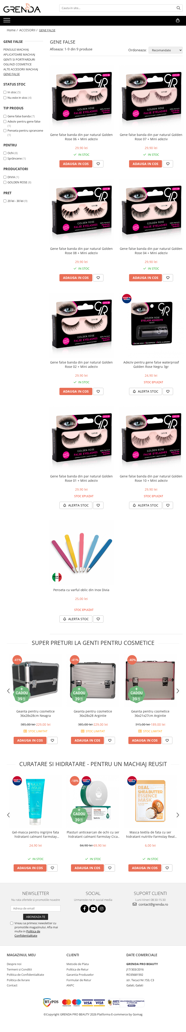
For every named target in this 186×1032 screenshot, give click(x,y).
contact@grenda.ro (153, 904)
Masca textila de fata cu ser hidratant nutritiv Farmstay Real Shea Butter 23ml (150, 834)
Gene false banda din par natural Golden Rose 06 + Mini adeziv (81, 137)
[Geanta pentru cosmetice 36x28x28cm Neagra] (35, 680)
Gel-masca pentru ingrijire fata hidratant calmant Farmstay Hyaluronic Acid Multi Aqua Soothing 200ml (35, 834)
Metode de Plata (77, 964)
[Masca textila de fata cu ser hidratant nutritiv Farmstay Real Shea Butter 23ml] (150, 801)
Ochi (10, 153)
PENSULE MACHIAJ (16, 49)
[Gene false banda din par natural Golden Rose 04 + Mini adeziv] (151, 211)
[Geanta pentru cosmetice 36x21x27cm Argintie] (150, 680)
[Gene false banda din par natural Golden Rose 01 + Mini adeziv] (81, 439)
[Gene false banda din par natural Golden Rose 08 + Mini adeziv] (81, 211)
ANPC (70, 985)
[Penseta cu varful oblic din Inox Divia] (81, 553)
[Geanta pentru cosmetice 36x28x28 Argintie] (92, 680)
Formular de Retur (78, 980)
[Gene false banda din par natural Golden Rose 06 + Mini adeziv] (81, 97)
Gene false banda (19, 116)
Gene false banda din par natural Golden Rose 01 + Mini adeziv (81, 478)
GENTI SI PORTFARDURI (19, 59)
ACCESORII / (28, 30)
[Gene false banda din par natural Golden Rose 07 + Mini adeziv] (151, 97)
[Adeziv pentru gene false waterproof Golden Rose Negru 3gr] (151, 325)
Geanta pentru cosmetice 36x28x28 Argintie (93, 713)
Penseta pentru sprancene (25, 130)
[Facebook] (84, 909)
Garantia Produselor (80, 975)
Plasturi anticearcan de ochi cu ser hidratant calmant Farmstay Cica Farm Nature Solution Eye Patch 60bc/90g (93, 834)
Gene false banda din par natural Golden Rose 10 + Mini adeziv (151, 478)
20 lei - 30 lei (15, 201)
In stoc (12, 92)
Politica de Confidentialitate (27, 933)
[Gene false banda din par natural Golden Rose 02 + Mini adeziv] (81, 325)
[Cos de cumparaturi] (178, 20)
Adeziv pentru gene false (23, 121)
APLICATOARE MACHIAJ (19, 54)
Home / (13, 30)
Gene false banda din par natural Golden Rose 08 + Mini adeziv (81, 250)
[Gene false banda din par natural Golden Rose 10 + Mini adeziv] (151, 439)
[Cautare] (178, 8)
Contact (12, 985)
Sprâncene (14, 158)
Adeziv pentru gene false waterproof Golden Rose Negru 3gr (151, 364)
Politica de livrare (18, 980)
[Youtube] (93, 909)
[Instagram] (102, 909)
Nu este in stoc (17, 98)
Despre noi (14, 964)
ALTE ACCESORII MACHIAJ (20, 69)
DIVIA (11, 177)
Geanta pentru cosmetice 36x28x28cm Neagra (35, 713)
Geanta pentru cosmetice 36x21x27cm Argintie (150, 713)
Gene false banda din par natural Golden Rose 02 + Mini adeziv (81, 364)
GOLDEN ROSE (17, 182)
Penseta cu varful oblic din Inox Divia (81, 590)
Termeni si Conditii (19, 969)
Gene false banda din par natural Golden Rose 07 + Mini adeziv (151, 137)
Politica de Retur (77, 969)
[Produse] (7, 21)
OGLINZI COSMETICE (17, 64)
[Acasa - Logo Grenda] (26, 7)
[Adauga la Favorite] (98, 163)
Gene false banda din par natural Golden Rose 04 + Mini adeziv (151, 250)
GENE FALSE (11, 74)
